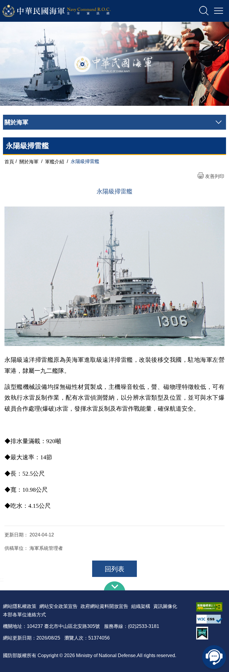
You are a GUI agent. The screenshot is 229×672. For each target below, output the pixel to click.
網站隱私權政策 (19, 606)
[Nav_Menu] (218, 11)
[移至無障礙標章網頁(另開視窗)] (211, 607)
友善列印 (214, 176)
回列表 (114, 569)
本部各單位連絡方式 (24, 614)
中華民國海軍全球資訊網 (64, 11)
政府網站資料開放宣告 (104, 606)
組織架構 (140, 606)
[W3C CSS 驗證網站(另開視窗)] (211, 619)
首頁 (9, 161)
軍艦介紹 (54, 161)
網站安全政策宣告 (58, 606)
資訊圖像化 (165, 606)
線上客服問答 (214, 657)
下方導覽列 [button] (114, 585)
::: (2, 579)
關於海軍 (28, 161)
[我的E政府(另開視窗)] (211, 633)
